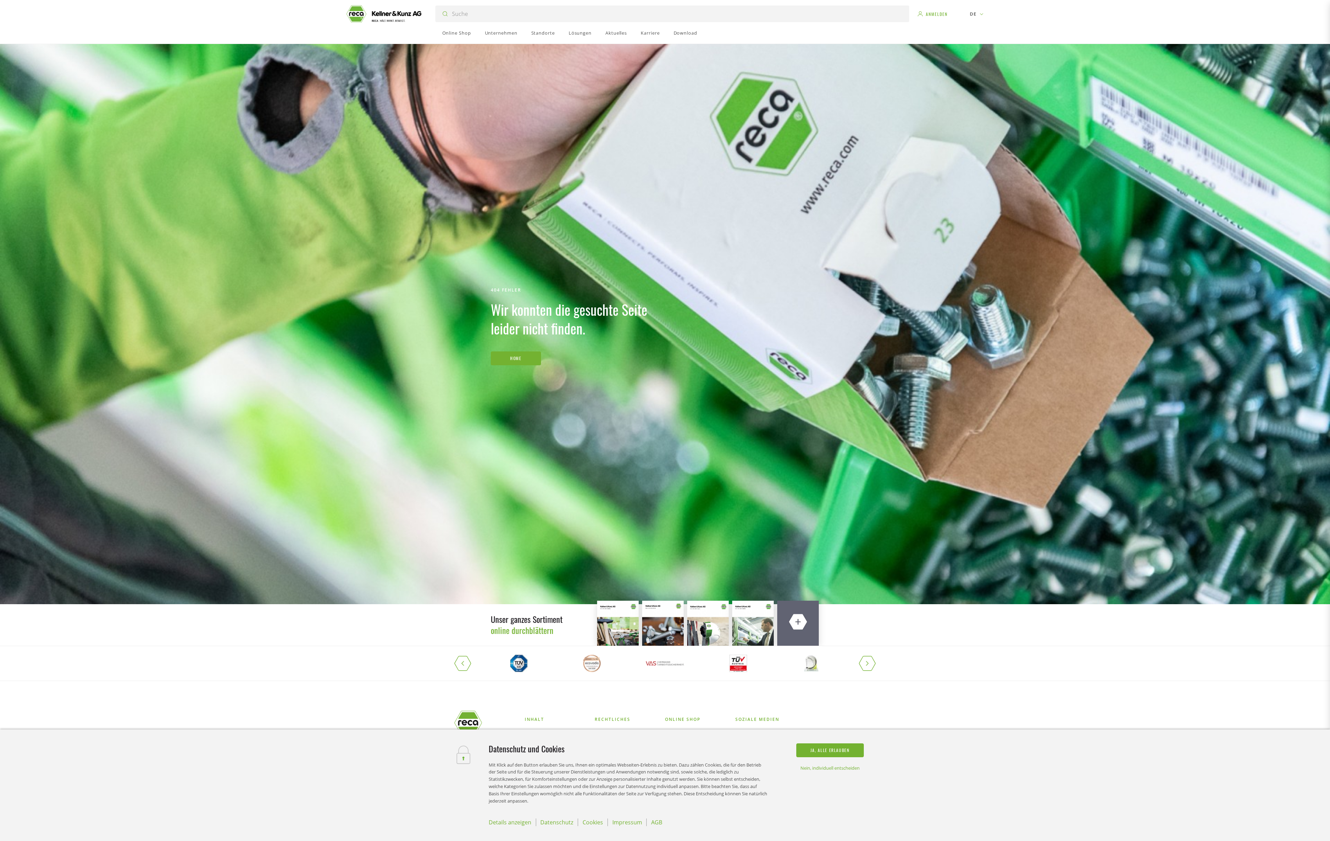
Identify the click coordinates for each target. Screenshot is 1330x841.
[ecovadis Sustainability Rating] (591, 663)
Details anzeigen (510, 822)
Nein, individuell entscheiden (830, 768)
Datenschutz (556, 822)
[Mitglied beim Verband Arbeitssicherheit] (664, 663)
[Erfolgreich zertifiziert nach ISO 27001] (738, 663)
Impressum (627, 822)
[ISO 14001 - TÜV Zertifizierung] (518, 663)
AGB (656, 822)
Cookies (593, 822)
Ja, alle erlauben (830, 750)
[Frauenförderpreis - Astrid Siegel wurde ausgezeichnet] (811, 663)
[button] (468, 663)
